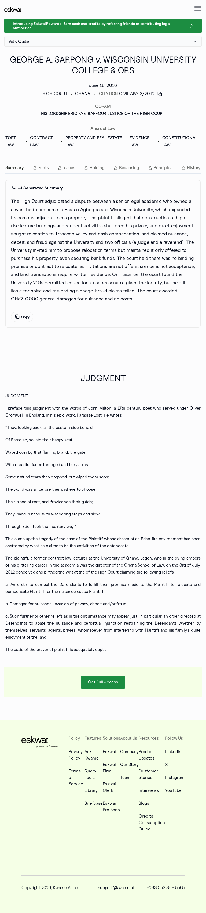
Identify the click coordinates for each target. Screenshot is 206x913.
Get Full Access (103, 682)
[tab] (14, 168)
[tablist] (103, 168)
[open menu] (198, 8)
